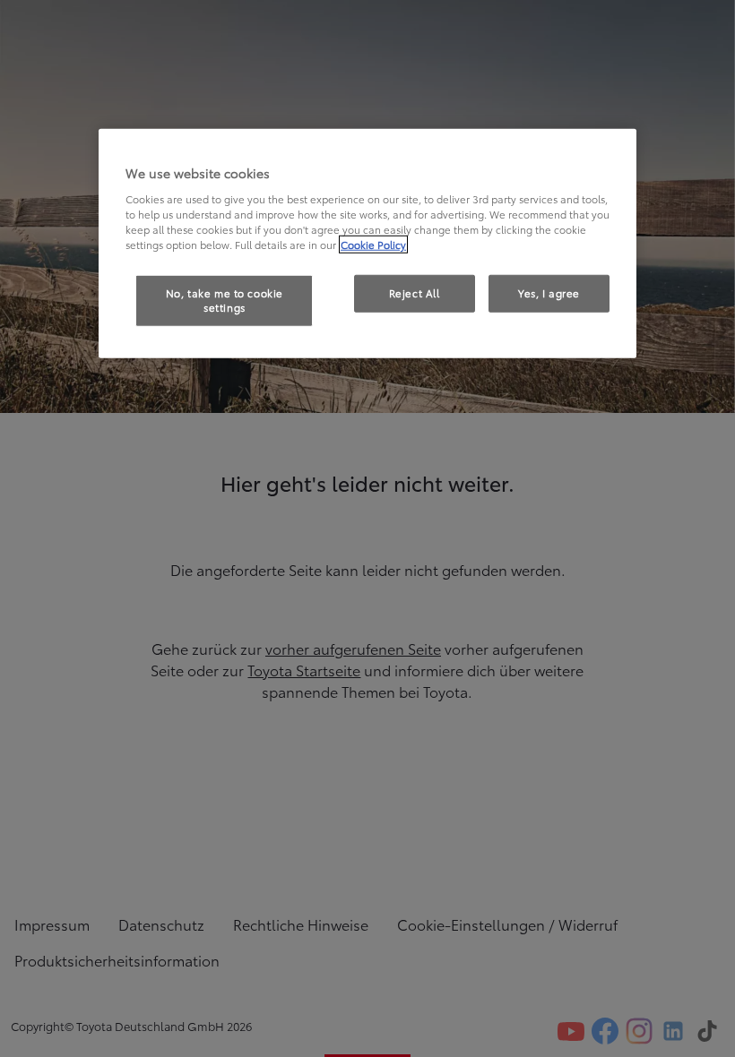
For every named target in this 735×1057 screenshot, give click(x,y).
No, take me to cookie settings (224, 300)
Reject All (414, 293)
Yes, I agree (549, 293)
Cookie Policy (373, 244)
